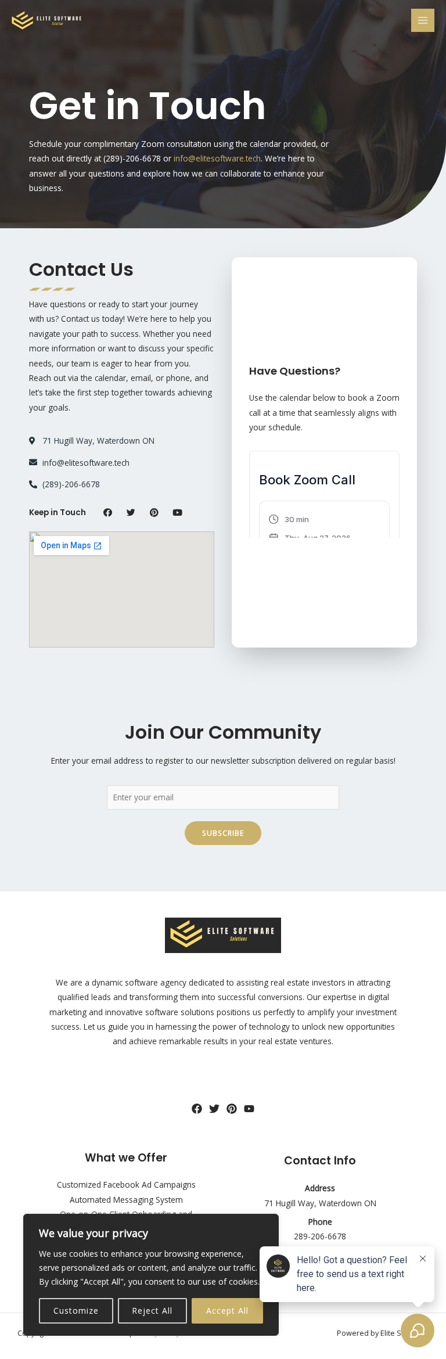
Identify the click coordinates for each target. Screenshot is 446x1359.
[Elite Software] (46, 20)
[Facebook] (197, 1108)
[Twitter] (214, 1108)
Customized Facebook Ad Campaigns (126, 1184)
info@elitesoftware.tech (217, 158)
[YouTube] (249, 1108)
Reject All (152, 1310)
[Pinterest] (231, 1108)
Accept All (227, 1310)
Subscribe (223, 832)
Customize (76, 1310)
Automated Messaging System (126, 1199)
